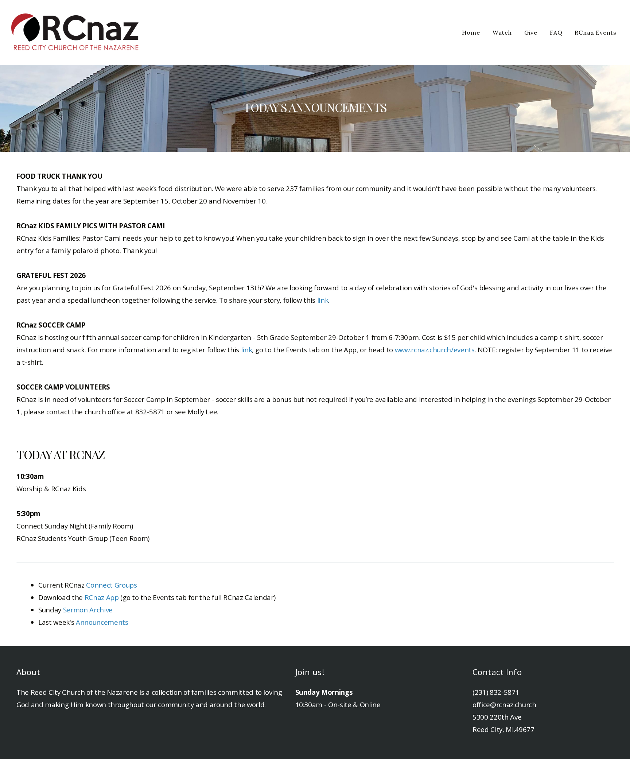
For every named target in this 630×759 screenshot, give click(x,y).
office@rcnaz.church (504, 704)
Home (471, 32)
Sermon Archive (88, 609)
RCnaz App (102, 597)
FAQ (556, 32)
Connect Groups (111, 584)
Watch (502, 32)
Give (530, 32)
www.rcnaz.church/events (435, 349)
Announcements (102, 622)
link (322, 300)
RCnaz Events (596, 32)
